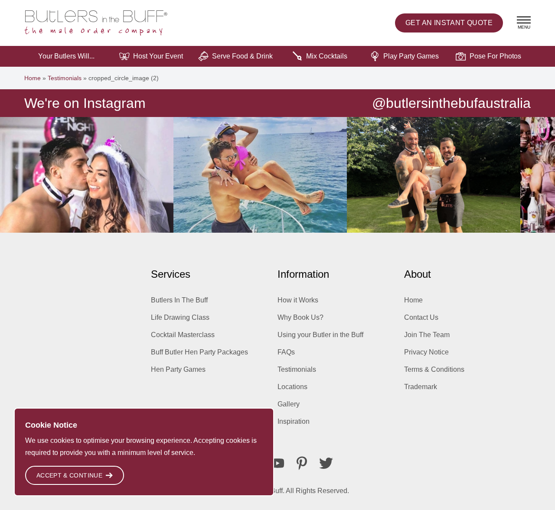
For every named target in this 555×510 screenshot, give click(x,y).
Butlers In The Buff (179, 300)
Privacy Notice (426, 352)
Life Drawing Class (180, 317)
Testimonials (65, 78)
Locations (292, 386)
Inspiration (294, 421)
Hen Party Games (178, 369)
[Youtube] (277, 463)
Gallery (289, 404)
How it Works (298, 300)
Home (32, 78)
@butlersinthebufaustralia (451, 103)
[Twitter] (326, 463)
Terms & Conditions (434, 369)
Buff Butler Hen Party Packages (199, 352)
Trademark (420, 386)
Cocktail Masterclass (183, 334)
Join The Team (427, 334)
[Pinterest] (301, 463)
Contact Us (421, 317)
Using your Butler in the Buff (320, 334)
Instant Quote (449, 22)
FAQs (286, 352)
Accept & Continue (69, 475)
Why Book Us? (300, 317)
